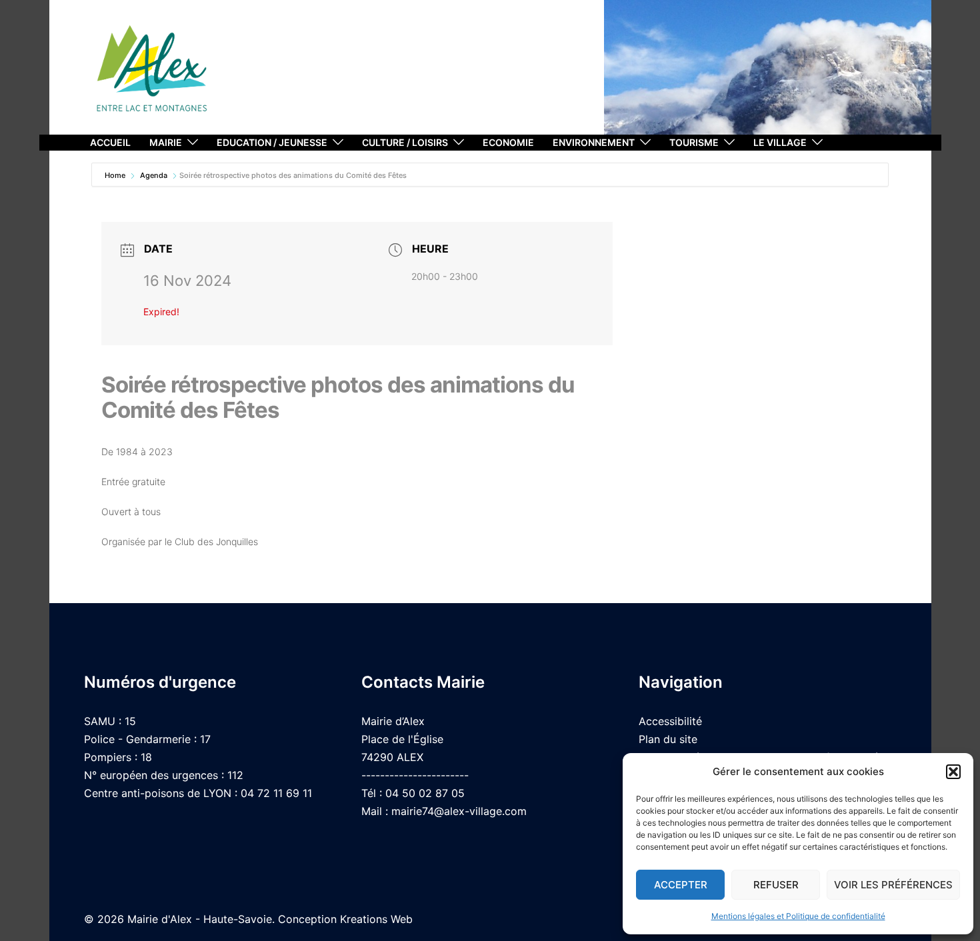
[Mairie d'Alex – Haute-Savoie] (152, 73)
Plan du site (668, 739)
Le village (780, 142)
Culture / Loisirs (405, 142)
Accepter (680, 884)
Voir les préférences (893, 884)
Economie (508, 142)
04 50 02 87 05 (425, 793)
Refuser (776, 884)
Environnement (594, 142)
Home (116, 175)
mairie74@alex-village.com (459, 811)
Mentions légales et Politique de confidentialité (798, 916)
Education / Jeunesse (272, 142)
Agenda (153, 175)
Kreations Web (376, 919)
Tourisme (694, 142)
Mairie (165, 142)
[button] (953, 771)
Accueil (110, 142)
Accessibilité (670, 721)
